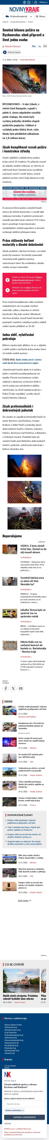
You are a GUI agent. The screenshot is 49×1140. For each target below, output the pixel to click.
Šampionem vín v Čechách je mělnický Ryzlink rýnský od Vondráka (31, 725)
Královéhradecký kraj (14, 1035)
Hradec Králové (36, 775)
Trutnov (33, 805)
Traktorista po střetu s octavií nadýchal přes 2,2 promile (31, 769)
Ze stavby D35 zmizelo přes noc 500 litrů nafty (30, 755)
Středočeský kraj (12, 1050)
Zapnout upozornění (24, 1117)
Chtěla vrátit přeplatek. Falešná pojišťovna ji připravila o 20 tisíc (32, 707)
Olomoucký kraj (11, 1043)
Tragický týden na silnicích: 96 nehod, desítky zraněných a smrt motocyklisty (24, 842)
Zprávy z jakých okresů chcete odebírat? (19, 1098)
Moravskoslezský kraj (14, 1040)
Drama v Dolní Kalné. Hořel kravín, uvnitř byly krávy (30, 799)
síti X (28, 287)
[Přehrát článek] (5, 52)
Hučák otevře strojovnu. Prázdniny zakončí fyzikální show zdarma (20, 997)
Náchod (33, 748)
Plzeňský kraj (10, 1048)
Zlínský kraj (10, 1053)
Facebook (24, 2)
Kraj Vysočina (11, 1032)
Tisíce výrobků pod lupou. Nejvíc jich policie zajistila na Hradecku (31, 784)
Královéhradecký (18, 16)
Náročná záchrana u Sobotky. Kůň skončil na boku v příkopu (31, 870)
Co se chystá (14, 964)
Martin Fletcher (13, 46)
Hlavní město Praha (13, 1024)
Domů (5, 22)
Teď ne (7, 1123)
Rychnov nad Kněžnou (27, 717)
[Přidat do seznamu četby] (44, 46)
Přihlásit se (43, 2)
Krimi (30, 22)
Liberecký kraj (11, 1037)
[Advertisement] (24, 930)
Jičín (31, 762)
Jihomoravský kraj (12, 1030)
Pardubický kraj (11, 1045)
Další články (23, 900)
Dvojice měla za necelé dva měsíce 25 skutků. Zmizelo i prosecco (24, 835)
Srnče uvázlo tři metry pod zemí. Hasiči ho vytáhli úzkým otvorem (31, 741)
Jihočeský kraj (11, 1027)
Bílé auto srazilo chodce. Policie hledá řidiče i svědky (30, 856)
